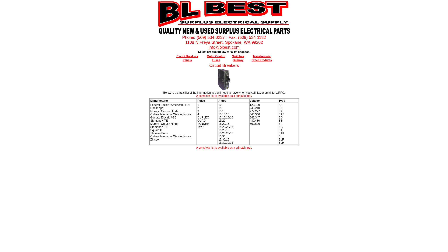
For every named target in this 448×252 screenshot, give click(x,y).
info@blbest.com (224, 47)
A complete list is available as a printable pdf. (224, 95)
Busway (238, 60)
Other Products (261, 60)
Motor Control (216, 56)
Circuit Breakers (187, 56)
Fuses (216, 60)
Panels (187, 60)
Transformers (262, 56)
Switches (238, 56)
